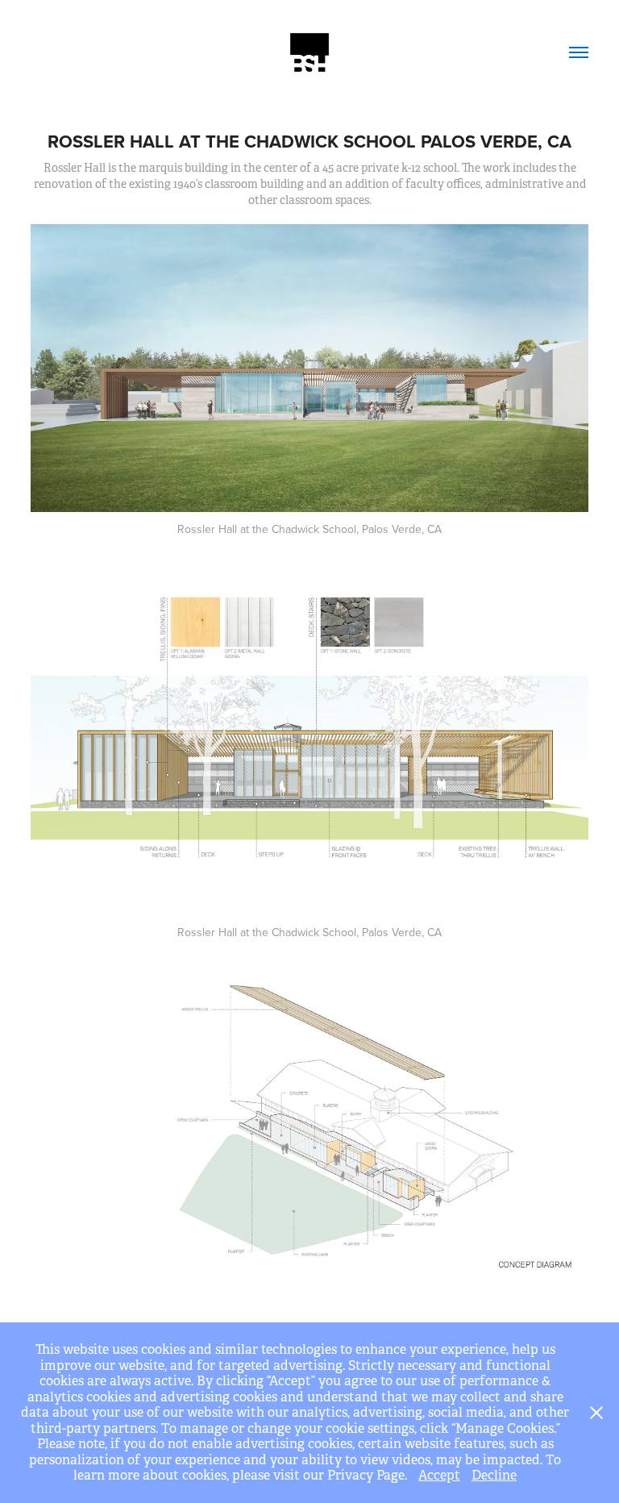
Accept (439, 1475)
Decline (494, 1475)
